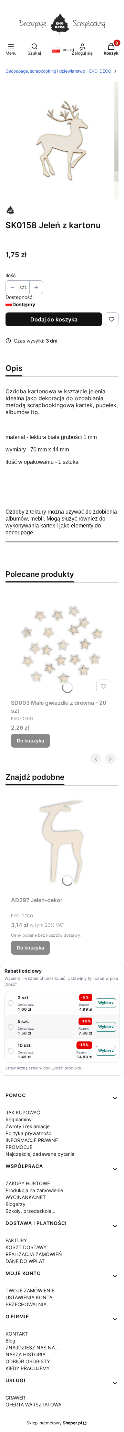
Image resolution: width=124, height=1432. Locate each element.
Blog (11, 1341)
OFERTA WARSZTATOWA (33, 1404)
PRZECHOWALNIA (26, 1304)
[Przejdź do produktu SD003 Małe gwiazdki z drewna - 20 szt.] (62, 645)
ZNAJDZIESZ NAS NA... (32, 1347)
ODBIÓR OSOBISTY (28, 1361)
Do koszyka (30, 740)
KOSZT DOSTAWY (26, 1247)
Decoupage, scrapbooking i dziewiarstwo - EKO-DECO (58, 71)
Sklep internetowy (54, 1422)
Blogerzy (15, 1204)
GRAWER (15, 1398)
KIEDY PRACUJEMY (28, 1368)
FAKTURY (16, 1240)
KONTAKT (17, 1334)
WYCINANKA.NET (26, 1197)
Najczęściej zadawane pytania (40, 1154)
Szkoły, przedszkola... (30, 1211)
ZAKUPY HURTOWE (28, 1183)
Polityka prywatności (29, 1133)
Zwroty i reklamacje (28, 1126)
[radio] (62, 1003)
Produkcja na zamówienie (34, 1190)
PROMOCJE (19, 1147)
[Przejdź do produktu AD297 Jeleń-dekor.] (62, 842)
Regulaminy (19, 1119)
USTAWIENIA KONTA (29, 1297)
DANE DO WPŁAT (25, 1261)
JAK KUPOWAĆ (23, 1112)
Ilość (11, 275)
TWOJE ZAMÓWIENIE (30, 1290)
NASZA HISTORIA (25, 1354)
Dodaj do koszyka (54, 319)
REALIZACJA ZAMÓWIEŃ (34, 1254)
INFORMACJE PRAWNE (32, 1140)
